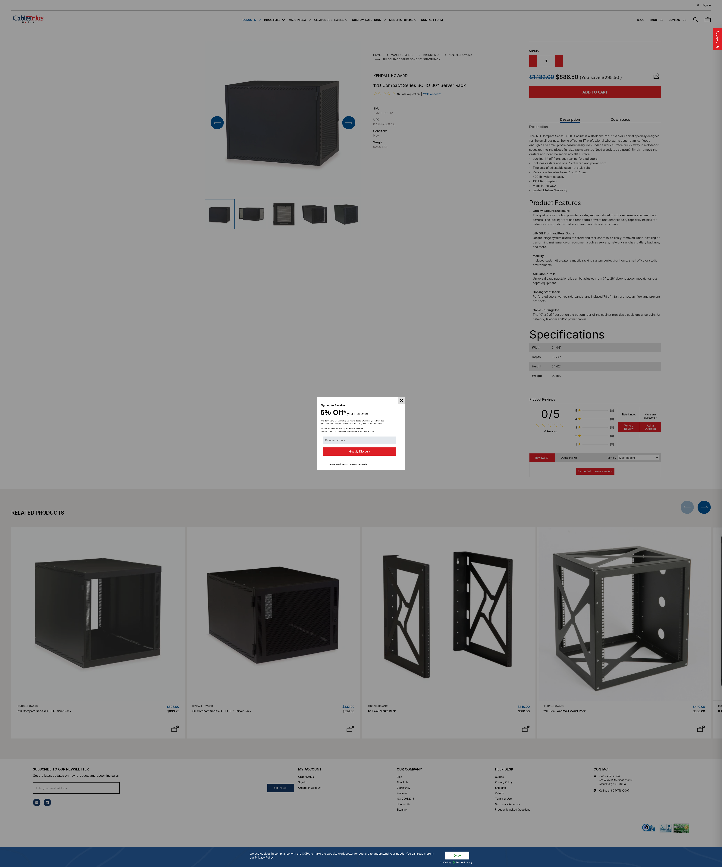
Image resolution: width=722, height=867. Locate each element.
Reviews (717, 36)
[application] (361, 857)
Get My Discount (359, 451)
